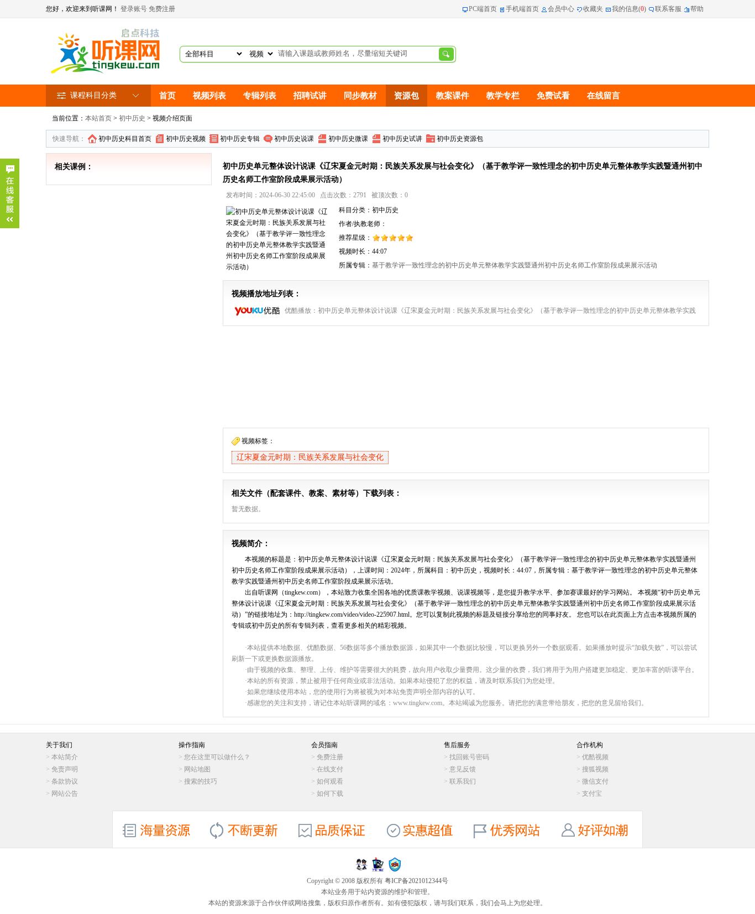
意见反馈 (462, 769)
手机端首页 (522, 9)
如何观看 (330, 781)
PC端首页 (483, 9)
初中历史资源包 (460, 139)
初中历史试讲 (402, 139)
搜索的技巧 (200, 781)
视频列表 (209, 95)
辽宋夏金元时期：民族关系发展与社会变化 (310, 457)
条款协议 (64, 781)
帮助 (697, 9)
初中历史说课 (294, 139)
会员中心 (561, 9)
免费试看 (553, 95)
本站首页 (98, 118)
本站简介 (64, 757)
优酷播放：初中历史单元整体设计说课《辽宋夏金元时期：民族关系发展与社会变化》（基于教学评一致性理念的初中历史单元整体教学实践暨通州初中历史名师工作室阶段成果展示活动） (490, 312)
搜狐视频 (595, 769)
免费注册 (162, 9)
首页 (167, 95)
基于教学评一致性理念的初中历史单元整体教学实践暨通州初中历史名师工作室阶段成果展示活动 (514, 265)
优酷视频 (595, 757)
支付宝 (592, 793)
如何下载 (330, 793)
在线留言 (603, 95)
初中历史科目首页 (124, 139)
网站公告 (64, 793)
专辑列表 (259, 95)
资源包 (406, 95)
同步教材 (360, 95)
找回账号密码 (469, 757)
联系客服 (668, 9)
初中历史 (132, 118)
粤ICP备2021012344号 (416, 881)
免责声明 (64, 769)
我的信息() (629, 9)
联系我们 (462, 781)
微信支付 (595, 781)
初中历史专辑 (240, 139)
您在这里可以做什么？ (217, 757)
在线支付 (330, 769)
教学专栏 (503, 95)
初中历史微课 (348, 139)
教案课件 (452, 95)
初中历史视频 (186, 139)
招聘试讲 (310, 95)
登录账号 (133, 9)
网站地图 (197, 769)
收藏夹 (593, 9)
